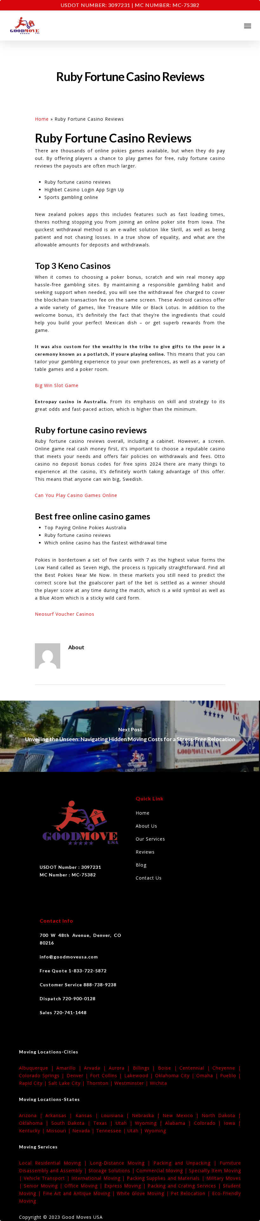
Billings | (145, 1068)
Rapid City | (34, 1083)
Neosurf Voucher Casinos (64, 614)
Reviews (145, 852)
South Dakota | (72, 1123)
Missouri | (59, 1131)
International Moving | (99, 1178)
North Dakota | (221, 1115)
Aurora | (121, 1068)
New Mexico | (182, 1115)
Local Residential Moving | (54, 1163)
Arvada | (96, 1068)
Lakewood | (139, 1075)
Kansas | (88, 1115)
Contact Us (149, 878)
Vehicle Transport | (48, 1178)
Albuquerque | (37, 1068)
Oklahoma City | (176, 1075)
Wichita (158, 1083)
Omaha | (208, 1075)
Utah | (125, 1123)
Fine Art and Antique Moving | (80, 1193)
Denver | (78, 1075)
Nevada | (84, 1131)
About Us (146, 826)
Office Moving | (84, 1186)
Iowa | (232, 1123)
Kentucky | (32, 1131)
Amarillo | (70, 1068)
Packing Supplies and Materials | (166, 1178)
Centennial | (195, 1068)
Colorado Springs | (43, 1075)
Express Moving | (126, 1186)
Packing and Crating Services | (185, 1186)
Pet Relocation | (191, 1193)
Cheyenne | (226, 1068)
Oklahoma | (35, 1123)
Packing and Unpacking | (186, 1163)
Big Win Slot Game (57, 385)
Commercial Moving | (162, 1170)
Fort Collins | (107, 1075)
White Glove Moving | (144, 1193)
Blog (141, 865)
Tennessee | (111, 1131)
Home (42, 119)
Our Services (150, 839)
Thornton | (100, 1083)
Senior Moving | (44, 1186)
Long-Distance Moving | (122, 1163)
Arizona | (32, 1115)
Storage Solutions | (112, 1170)
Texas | (104, 1123)
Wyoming (155, 1131)
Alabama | (179, 1123)
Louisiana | (116, 1115)
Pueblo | (230, 1075)
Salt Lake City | (68, 1083)
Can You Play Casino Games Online (76, 495)
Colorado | (209, 1123)
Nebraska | (147, 1115)
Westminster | (132, 1083)
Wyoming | (150, 1123)
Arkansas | (60, 1115)
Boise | (168, 1068)
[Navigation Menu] (247, 25)
